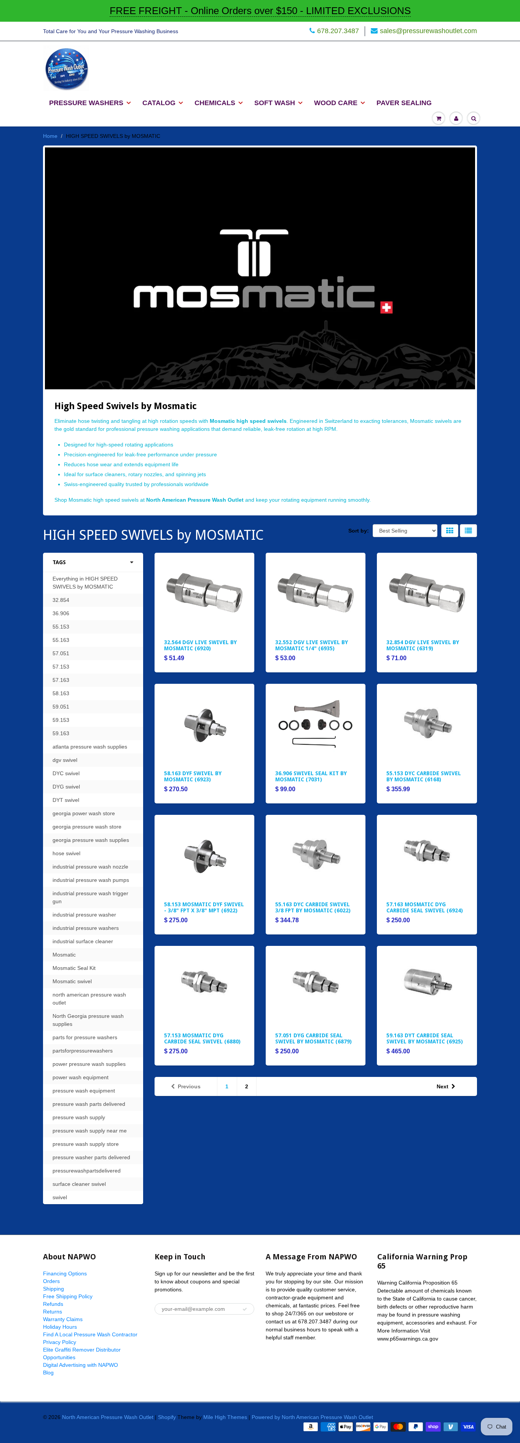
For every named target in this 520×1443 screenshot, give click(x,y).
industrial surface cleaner (83, 941)
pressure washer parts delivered (91, 1157)
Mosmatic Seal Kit (74, 968)
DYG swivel (66, 787)
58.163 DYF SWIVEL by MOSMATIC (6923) (193, 776)
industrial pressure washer (84, 915)
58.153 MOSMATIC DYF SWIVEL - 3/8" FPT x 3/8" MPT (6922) (204, 907)
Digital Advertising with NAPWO (80, 1365)
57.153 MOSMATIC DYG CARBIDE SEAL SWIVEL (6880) (202, 1038)
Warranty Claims (63, 1319)
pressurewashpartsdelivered (87, 1171)
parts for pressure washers (85, 1037)
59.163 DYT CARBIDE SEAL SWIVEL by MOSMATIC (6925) (424, 1038)
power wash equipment (80, 1077)
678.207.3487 (338, 31)
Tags (59, 562)
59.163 (61, 733)
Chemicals (215, 103)
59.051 (61, 707)
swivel (60, 1197)
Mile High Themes (225, 1417)
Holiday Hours (60, 1327)
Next (442, 1086)
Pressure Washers (86, 103)
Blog (48, 1372)
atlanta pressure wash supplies (90, 747)
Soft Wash (274, 103)
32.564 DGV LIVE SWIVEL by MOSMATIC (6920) (200, 645)
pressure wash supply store (86, 1144)
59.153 (61, 720)
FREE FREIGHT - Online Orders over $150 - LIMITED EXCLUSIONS (260, 10)
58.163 (61, 693)
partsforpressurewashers (83, 1051)
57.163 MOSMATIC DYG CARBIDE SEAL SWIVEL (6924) (424, 907)
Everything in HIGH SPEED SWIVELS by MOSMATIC (85, 583)
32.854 (61, 600)
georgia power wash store (84, 813)
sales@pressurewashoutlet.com (428, 31)
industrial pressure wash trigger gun (90, 897)
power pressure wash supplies (89, 1064)
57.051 (61, 653)
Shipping (53, 1289)
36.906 (61, 613)
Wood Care (335, 103)
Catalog (158, 103)
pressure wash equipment (84, 1091)
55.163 (61, 640)
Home (50, 136)
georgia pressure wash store (87, 827)
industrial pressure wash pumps (91, 880)
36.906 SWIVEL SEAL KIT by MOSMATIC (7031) (311, 776)
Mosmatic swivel (72, 981)
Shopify (167, 1417)
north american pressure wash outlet (89, 999)
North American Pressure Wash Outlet (107, 1417)
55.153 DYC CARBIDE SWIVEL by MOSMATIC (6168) (423, 776)
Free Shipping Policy (68, 1296)
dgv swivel (65, 760)
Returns (52, 1312)
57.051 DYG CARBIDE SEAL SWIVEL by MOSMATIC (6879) (313, 1038)
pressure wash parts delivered (89, 1104)
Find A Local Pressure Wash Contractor (90, 1334)
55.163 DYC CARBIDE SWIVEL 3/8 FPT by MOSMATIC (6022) (313, 907)
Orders (51, 1281)
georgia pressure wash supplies (91, 840)
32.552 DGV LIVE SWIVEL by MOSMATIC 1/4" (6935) (311, 645)
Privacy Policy (59, 1342)
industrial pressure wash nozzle (90, 867)
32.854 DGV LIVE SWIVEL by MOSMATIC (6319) (422, 645)
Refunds (53, 1304)
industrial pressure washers (86, 928)
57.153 (61, 667)
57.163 (61, 680)
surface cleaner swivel (79, 1184)
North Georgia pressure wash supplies (88, 1020)
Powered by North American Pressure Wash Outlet (312, 1417)
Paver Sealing (404, 103)
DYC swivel (66, 773)
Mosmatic (64, 955)
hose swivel (66, 853)
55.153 (61, 627)
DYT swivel (66, 800)
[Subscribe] (244, 1309)
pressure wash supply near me (90, 1131)
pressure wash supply (79, 1117)
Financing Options (65, 1273)
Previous (189, 1086)
